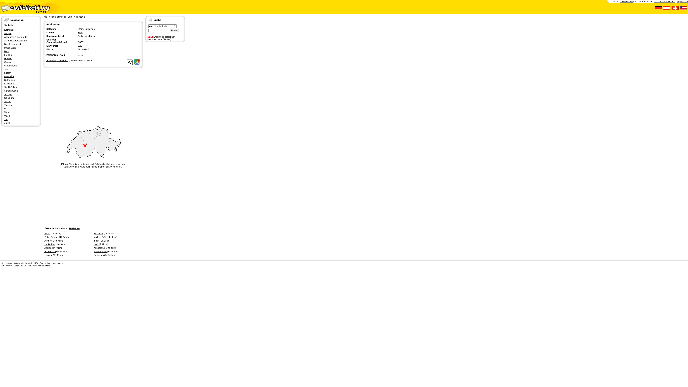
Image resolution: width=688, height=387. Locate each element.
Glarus (7, 62)
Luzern (7, 73)
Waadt (7, 112)
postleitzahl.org (627, 1)
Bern (6, 51)
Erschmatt (98, 233)
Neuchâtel (9, 76)
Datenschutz (45, 263)
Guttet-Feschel (51, 237)
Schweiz (29, 263)
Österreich (18, 263)
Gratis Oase (44, 265)
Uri (5, 109)
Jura (6, 69)
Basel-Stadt (10, 48)
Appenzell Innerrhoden (15, 40)
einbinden (116, 167)
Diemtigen (99, 255)
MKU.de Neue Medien (664, 1)
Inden (96, 241)
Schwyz (8, 94)
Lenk (96, 244)
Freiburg (8, 55)
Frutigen (48, 255)
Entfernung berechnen (164, 37)
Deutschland (6, 263)
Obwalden (9, 83)
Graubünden (10, 65)
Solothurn (9, 98)
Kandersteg (99, 248)
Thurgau (8, 105)
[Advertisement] (93, 96)
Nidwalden (9, 80)
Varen (47, 233)
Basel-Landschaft (12, 44)
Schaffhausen (11, 91)
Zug (6, 119)
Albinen (48, 241)
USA (36, 263)
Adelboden (79, 17)
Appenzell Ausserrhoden (16, 37)
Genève (8, 58)
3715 (80, 55)
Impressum (682, 1)
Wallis (7, 116)
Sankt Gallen (10, 87)
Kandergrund (100, 251)
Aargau (7, 33)
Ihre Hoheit (32, 265)
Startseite (8, 25)
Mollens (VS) (100, 237)
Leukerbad (49, 244)
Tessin (7, 101)
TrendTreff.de (20, 265)
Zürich (7, 123)
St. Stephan (50, 251)
